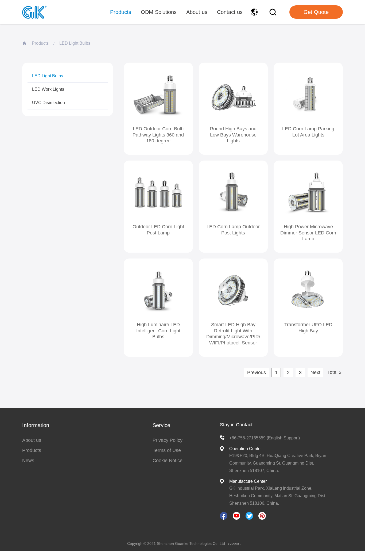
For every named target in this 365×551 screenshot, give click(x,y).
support (234, 543)
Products (120, 12)
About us (196, 12)
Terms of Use (167, 450)
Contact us (230, 12)
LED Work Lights (48, 89)
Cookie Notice (168, 460)
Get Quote (316, 12)
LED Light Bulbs (74, 43)
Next (315, 372)
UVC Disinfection (48, 102)
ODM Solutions (159, 12)
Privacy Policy (168, 440)
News (28, 460)
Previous (256, 372)
